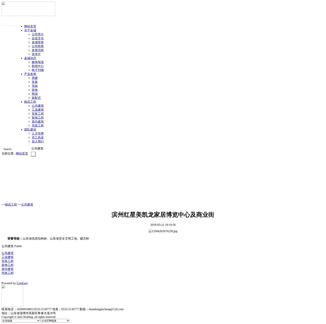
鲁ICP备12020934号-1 (67, 317)
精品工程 (30, 101)
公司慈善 (38, 46)
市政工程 (38, 125)
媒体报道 (38, 62)
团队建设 (30, 129)
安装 (35, 82)
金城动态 (30, 58)
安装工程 (38, 113)
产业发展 (30, 74)
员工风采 (38, 137)
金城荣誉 (38, 42)
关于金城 (30, 30)
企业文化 (38, 38)
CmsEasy (22, 283)
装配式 (36, 97)
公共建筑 (38, 105)
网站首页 (30, 26)
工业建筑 (38, 109)
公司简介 (38, 34)
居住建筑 (38, 121)
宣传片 (36, 54)
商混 (35, 93)
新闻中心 (38, 66)
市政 (35, 85)
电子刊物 (38, 70)
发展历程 (38, 50)
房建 (35, 78)
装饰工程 (38, 117)
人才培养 (38, 133)
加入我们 (38, 141)
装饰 (35, 89)
